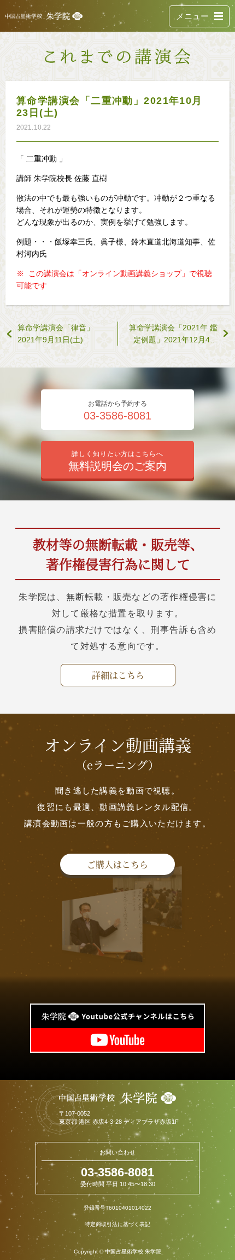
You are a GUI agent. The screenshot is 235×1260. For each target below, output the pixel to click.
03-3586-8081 (117, 1172)
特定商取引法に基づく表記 (117, 1224)
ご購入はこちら (117, 864)
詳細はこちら (118, 675)
